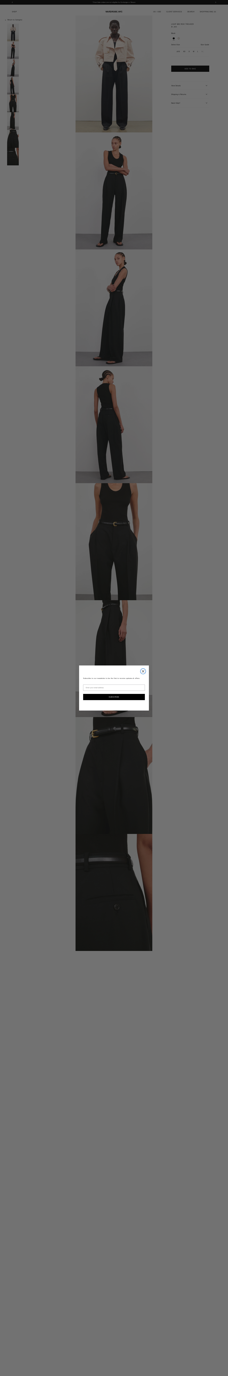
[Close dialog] (143, 671)
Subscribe (114, 697)
